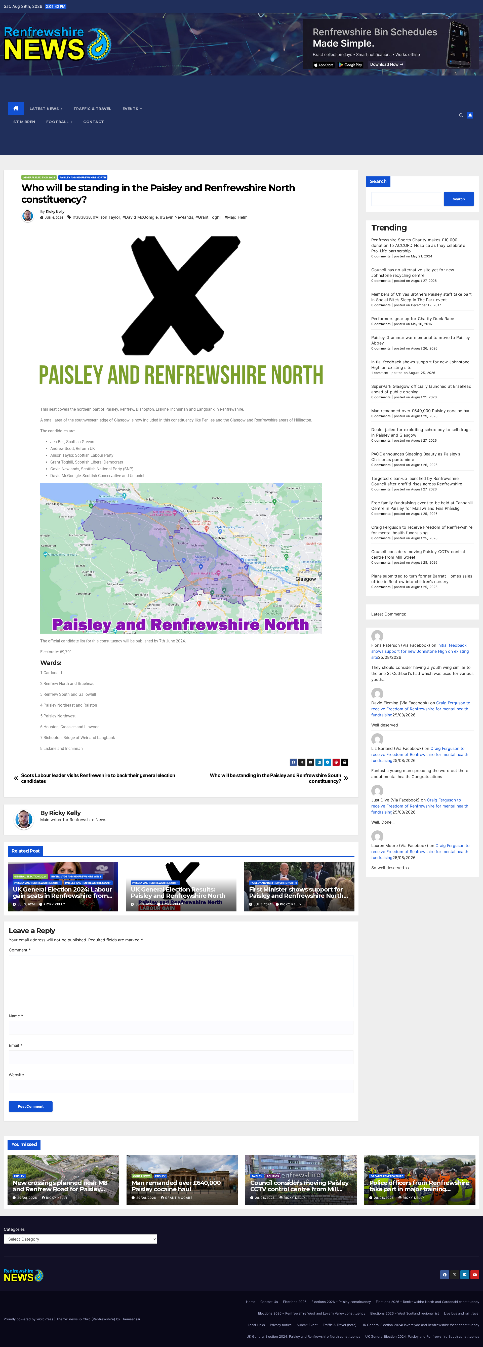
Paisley (19, 1176)
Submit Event (307, 1325)
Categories (14, 1229)
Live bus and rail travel (461, 1313)
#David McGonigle (140, 217)
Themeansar (130, 1319)
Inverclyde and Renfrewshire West (76, 876)
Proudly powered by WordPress (29, 1319)
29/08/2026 (27, 1198)
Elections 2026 (294, 1302)
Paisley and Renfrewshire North (83, 177)
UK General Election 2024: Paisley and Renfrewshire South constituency (422, 1336)
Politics (273, 1176)
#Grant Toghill (208, 217)
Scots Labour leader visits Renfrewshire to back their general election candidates (98, 778)
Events (131, 108)
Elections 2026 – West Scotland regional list (404, 1313)
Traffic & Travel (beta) (339, 1325)
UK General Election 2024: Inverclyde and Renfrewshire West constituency (420, 1325)
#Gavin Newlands (176, 217)
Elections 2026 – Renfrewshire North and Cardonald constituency (427, 1302)
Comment (20, 949)
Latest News (45, 108)
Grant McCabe (178, 1198)
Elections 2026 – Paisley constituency (341, 1302)
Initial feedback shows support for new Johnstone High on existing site (420, 651)
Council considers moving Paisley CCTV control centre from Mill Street (299, 1189)
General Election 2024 (39, 177)
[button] (461, 115)
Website (16, 1074)
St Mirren (24, 122)
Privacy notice (281, 1325)
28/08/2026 (265, 1198)
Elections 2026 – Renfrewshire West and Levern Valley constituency (311, 1313)
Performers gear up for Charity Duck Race (412, 318)
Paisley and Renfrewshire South (88, 882)
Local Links (256, 1325)
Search (378, 181)
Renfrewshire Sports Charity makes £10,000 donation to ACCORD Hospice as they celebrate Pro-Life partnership (418, 245)
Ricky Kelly (55, 212)
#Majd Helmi (237, 217)
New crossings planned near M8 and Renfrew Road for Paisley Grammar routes (60, 1189)
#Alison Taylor (106, 217)
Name (16, 1015)
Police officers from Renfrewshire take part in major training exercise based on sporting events (419, 1189)
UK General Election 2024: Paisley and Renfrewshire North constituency (303, 1336)
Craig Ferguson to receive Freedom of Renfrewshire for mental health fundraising (420, 708)
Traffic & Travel (92, 108)
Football (58, 122)
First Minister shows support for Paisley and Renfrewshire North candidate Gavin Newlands (296, 896)
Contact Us (269, 1302)
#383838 (82, 217)
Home (250, 1302)
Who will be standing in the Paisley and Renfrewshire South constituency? (275, 778)
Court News (141, 1176)
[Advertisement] (307, 115)
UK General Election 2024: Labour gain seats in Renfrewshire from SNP (62, 896)
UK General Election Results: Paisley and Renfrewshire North (178, 892)
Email (15, 1045)
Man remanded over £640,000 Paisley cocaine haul (421, 410)
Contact (93, 122)
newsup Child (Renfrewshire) (92, 1319)
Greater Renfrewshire (387, 1176)
